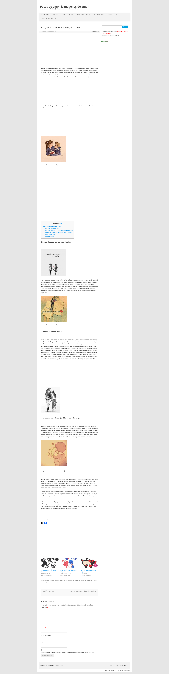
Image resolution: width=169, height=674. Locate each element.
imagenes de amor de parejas (89, 580)
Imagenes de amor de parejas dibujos (50, 582)
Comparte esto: (50, 234)
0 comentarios (95, 31)
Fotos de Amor (45, 14)
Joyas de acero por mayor (48, 18)
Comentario (44, 607)
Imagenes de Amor (99, 14)
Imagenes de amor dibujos (67, 582)
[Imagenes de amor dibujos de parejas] (89, 563)
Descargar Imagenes (125, 670)
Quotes (118, 14)
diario (44, 31)
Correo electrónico (46, 635)
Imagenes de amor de (75, 580)
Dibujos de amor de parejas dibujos (51, 226)
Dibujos (55, 14)
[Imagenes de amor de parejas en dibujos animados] (69, 563)
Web (42, 642)
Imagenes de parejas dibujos (51, 228)
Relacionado (49, 236)
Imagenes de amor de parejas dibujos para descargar (58, 230)
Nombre (43, 628)
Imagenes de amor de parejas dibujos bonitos (58, 232)
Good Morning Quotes (83, 14)
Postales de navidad (48, 591)
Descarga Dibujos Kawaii (112, 35)
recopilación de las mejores (88, 75)
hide (61, 223)
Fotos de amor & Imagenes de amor (64, 6)
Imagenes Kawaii (109, 670)
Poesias (71, 14)
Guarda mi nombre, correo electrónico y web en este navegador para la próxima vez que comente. (67, 652)
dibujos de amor (64, 580)
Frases (63, 14)
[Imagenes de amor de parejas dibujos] (50, 563)
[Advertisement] (69, 47)
